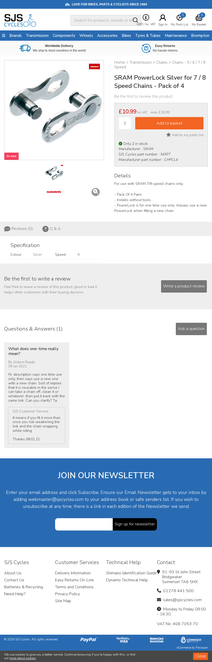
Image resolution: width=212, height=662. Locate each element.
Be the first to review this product (143, 96)
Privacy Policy (67, 594)
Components (64, 35)
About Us (12, 573)
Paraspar (202, 648)
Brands (15, 35)
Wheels (86, 35)
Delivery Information (73, 573)
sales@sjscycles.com (182, 600)
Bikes (126, 35)
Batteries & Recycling (23, 587)
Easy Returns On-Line (74, 580)
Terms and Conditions (74, 587)
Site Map (63, 601)
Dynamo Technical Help (127, 580)
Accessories (107, 35)
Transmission (37, 35)
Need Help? (14, 594)
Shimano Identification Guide (131, 573)
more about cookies (22, 658)
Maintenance (176, 35)
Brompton (200, 35)
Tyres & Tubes (148, 35)
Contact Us (14, 580)
